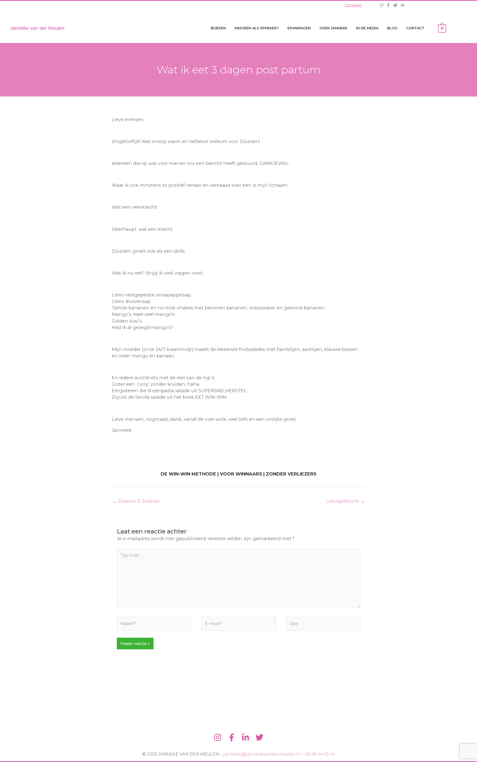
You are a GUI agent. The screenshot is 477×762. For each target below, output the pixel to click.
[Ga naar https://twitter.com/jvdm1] (259, 737)
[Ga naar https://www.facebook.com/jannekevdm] (232, 737)
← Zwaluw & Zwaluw (135, 501)
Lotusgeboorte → (345, 501)
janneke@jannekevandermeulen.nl (262, 754)
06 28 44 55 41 (320, 754)
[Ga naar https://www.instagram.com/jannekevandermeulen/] (218, 737)
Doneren (353, 5)
